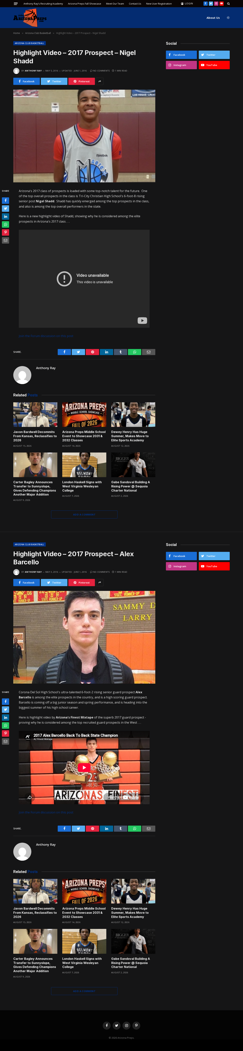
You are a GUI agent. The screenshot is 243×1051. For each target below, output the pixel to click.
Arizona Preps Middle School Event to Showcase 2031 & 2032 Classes (84, 436)
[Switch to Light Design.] (228, 17)
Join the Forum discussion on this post (46, 336)
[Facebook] (5, 200)
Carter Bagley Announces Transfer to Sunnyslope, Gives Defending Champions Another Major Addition (34, 488)
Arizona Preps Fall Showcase (84, 3)
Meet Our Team (115, 3)
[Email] (5, 240)
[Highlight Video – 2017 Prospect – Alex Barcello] (84, 637)
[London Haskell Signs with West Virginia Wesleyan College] (84, 465)
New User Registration (159, 3)
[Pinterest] (5, 232)
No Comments (101, 70)
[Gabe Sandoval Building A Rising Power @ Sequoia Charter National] (133, 465)
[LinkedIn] (5, 216)
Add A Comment (84, 514)
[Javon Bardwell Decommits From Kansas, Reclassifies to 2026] (35, 414)
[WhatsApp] (5, 224)
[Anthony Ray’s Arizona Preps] (30, 17)
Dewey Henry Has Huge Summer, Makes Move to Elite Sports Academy (130, 436)
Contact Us (135, 3)
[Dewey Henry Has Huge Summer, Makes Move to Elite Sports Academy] (133, 414)
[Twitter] (5, 208)
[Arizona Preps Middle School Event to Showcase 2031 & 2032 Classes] (84, 414)
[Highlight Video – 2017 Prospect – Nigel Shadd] (84, 136)
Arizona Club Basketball (29, 43)
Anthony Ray (33, 70)
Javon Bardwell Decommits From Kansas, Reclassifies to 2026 (35, 436)
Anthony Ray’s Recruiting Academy (43, 3)
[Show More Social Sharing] (99, 81)
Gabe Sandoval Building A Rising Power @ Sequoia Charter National (130, 486)
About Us (213, 18)
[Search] (228, 3)
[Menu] (16, 3)
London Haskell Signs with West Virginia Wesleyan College (82, 486)
